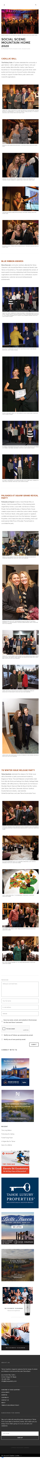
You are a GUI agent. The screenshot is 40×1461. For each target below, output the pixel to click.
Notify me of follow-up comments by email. (18, 1035)
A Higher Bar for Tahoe (8, 1141)
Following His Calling (7, 1134)
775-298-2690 (5, 1379)
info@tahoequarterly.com (9, 1381)
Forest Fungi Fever (7, 1137)
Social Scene (26, 48)
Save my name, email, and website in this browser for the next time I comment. (20, 1021)
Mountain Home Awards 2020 (12, 48)
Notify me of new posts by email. (15, 1039)
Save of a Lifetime (6, 1145)
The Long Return (6, 1130)
